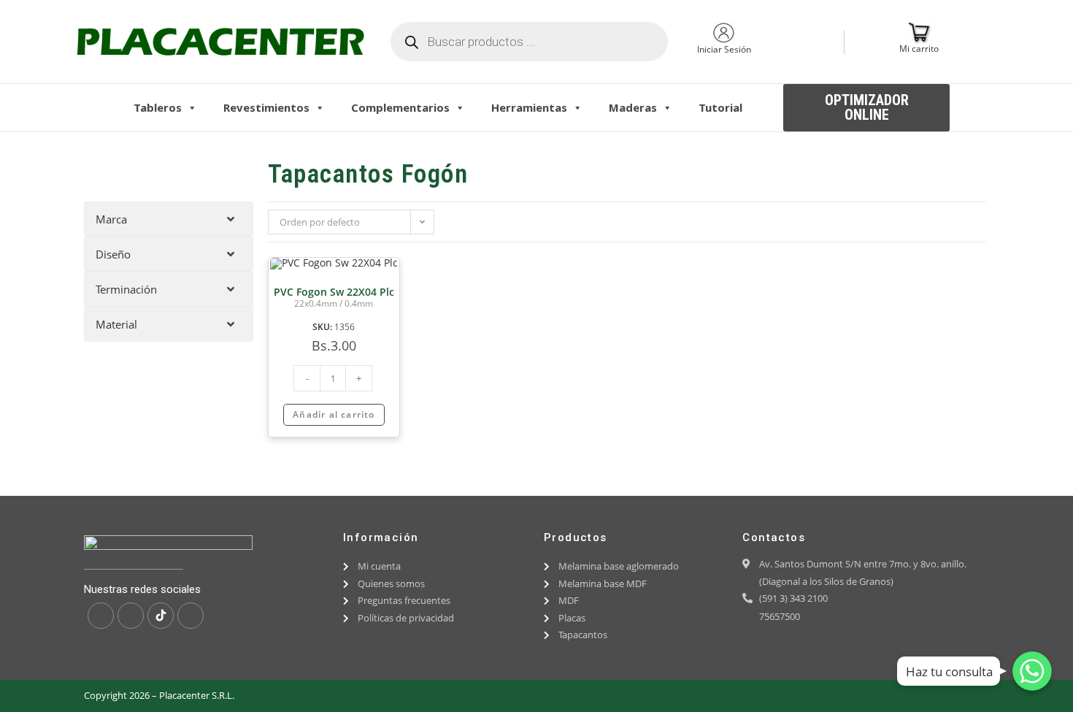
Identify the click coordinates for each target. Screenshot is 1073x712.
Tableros (158, 107)
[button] (866, 107)
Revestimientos (266, 107)
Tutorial (720, 107)
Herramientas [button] (529, 107)
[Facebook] (101, 615)
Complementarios (400, 107)
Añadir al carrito (333, 414)
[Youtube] (190, 615)
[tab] (168, 219)
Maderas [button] (633, 107)
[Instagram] (131, 615)
